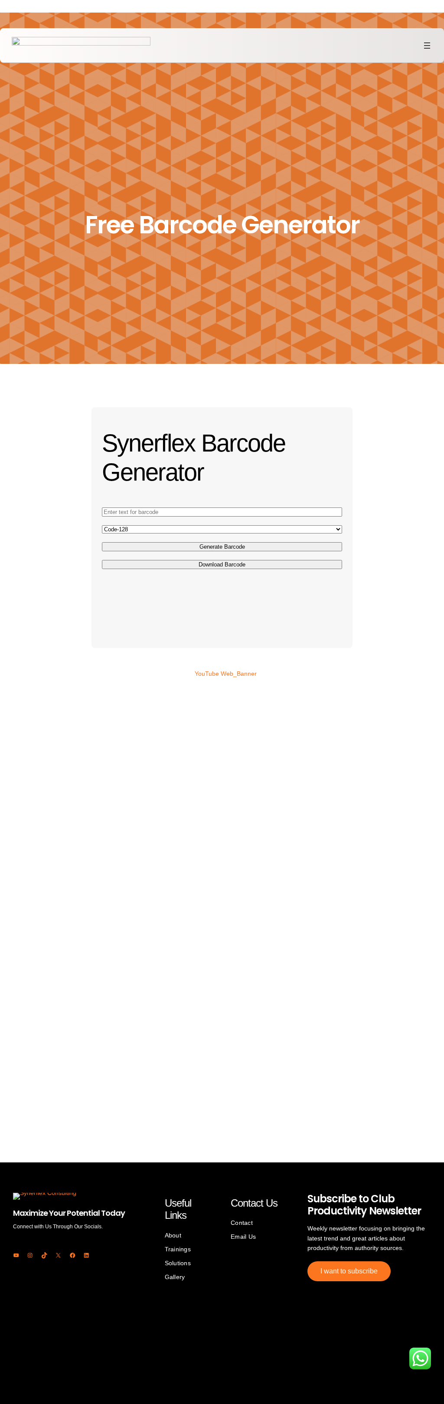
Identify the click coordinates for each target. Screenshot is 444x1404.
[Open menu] (427, 45)
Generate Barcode (222, 546)
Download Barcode (222, 564)
